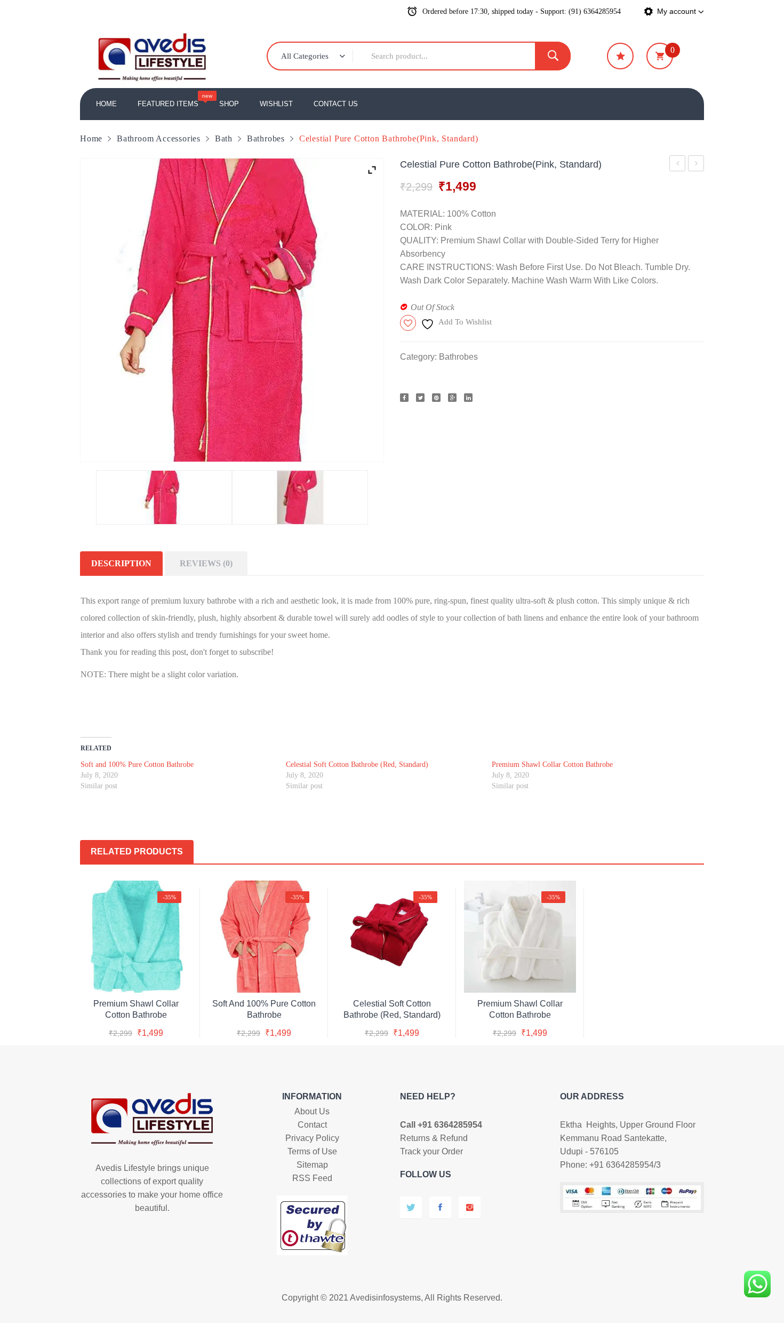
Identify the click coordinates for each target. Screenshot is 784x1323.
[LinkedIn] (468, 397)
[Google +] (452, 397)
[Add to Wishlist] (134, 975)
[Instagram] (470, 1207)
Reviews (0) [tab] (206, 563)
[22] (300, 497)
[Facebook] (404, 397)
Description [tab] (121, 563)
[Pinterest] (436, 397)
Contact (312, 1124)
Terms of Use (312, 1151)
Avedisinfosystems (385, 1297)
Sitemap (312, 1164)
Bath (224, 138)
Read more (392, 1001)
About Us (312, 1111)
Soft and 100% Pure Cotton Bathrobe (677, 165)
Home (91, 138)
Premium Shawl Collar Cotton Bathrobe (552, 764)
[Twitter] (420, 397)
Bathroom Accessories (159, 138)
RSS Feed (312, 1178)
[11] (164, 497)
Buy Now (148, 1023)
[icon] (620, 56)
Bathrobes (266, 138)
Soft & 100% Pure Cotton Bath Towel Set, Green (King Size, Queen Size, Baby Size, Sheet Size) (696, 165)
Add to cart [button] (136, 1001)
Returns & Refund (434, 1138)
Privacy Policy (312, 1138)
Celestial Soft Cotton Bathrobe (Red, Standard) (357, 764)
